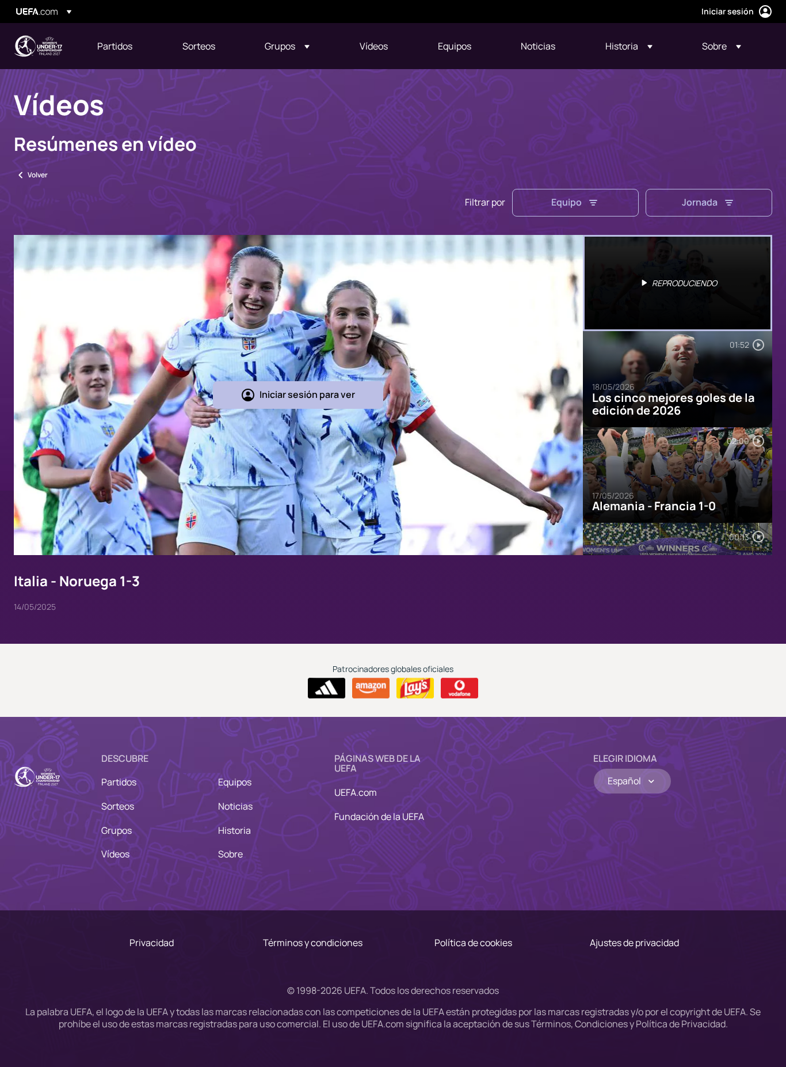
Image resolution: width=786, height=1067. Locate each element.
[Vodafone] (459, 688)
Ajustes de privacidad (634, 942)
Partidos (118, 782)
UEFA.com (355, 792)
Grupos (116, 830)
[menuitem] (125, 46)
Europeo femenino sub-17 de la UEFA (38, 46)
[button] (287, 46)
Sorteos (117, 806)
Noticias (235, 806)
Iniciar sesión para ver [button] (307, 394)
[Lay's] (415, 688)
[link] (115, 46)
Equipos (234, 782)
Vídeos (115, 854)
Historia (234, 830)
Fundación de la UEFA (379, 816)
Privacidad (151, 942)
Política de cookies (473, 942)
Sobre (230, 854)
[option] (678, 283)
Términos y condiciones (313, 942)
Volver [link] (38, 175)
